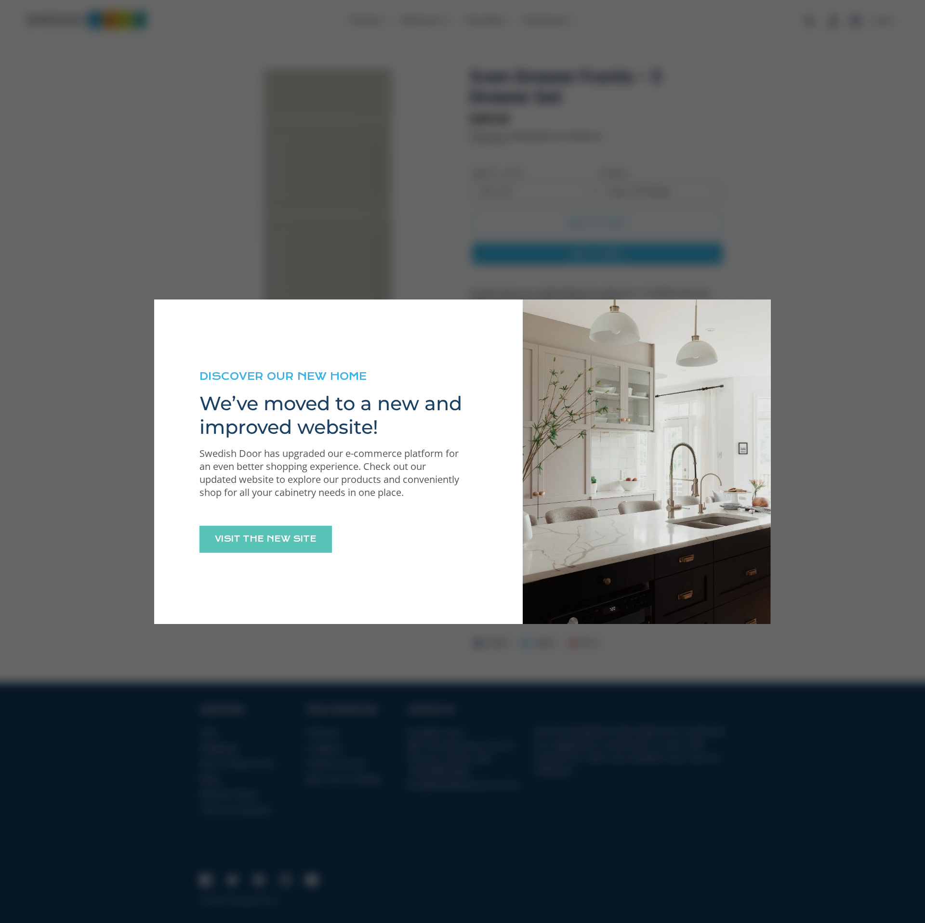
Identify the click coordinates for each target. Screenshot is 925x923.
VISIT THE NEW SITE (266, 538)
